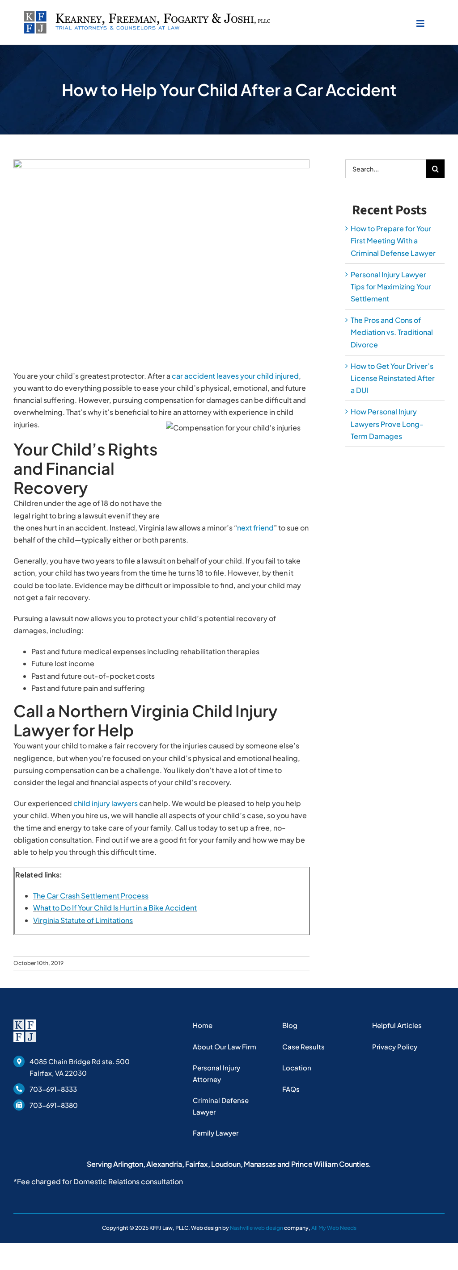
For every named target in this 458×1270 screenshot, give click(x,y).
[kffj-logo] (147, 14)
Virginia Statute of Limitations (83, 920)
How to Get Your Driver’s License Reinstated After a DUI (393, 378)
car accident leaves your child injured (235, 375)
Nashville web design (256, 1227)
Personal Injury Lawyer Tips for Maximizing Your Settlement (391, 286)
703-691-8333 (53, 1089)
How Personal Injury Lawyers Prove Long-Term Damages (387, 423)
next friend (255, 527)
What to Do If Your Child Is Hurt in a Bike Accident (115, 907)
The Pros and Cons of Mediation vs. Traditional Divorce (392, 332)
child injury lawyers (105, 803)
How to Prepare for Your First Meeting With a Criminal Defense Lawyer (393, 240)
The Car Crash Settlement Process (90, 895)
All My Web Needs (333, 1227)
